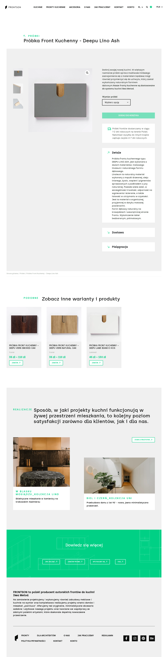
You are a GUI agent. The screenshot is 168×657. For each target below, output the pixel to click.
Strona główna (12, 273)
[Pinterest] (143, 638)
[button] (141, 7)
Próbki (34, 36)
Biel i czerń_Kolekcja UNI (109, 498)
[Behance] (152, 638)
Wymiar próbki (109, 97)
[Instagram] (135, 638)
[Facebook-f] (126, 638)
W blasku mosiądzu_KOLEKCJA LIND (37, 493)
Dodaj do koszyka (129, 115)
